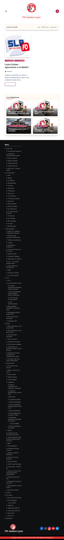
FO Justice (9, 495)
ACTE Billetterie (12, 446)
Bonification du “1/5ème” (15, 259)
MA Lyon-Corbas (19, 60)
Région (10, 178)
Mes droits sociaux (13, 490)
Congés (10, 242)
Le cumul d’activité (13, 275)
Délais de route (12, 253)
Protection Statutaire (13, 256)
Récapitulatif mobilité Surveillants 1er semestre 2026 (18, 112)
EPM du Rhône (12, 203)
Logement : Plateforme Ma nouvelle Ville (14, 392)
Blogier (42, 537)
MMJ (9, 443)
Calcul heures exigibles (14, 344)
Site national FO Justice (14, 497)
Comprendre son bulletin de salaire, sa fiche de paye (14, 348)
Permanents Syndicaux (14, 151)
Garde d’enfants (12, 377)
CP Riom (10, 185)
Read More (9, 84)
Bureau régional (12, 158)
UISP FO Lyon (22, 126)
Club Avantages (12, 379)
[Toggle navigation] (6, 11)
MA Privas (11, 201)
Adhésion (10, 505)
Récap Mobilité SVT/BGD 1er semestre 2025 (13, 308)
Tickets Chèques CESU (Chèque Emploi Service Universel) (13, 439)
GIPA (9, 270)
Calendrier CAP (12, 321)
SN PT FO (11, 515)
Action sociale (10, 363)
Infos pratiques (10, 228)
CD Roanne (11, 191)
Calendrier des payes (14, 341)
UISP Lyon (9, 148)
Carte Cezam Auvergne (14, 464)
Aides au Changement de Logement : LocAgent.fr (14, 386)
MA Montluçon (12, 183)
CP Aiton (10, 223)
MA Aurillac (11, 188)
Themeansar (49, 537)
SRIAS (10, 430)
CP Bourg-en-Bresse (14, 198)
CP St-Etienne (12, 196)
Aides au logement (14, 410)
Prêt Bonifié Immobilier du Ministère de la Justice (14, 419)
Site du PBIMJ (15, 423)
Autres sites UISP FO (14, 510)
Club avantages (12, 500)
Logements (11, 382)
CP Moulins (11, 180)
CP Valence (11, 216)
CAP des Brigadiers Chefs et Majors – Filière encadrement (14, 293)
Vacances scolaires (13, 272)
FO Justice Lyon (31, 17)
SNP (9, 175)
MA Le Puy (11, 193)
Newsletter (9, 518)
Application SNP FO (13, 508)
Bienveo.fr (12, 397)
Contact (8, 492)
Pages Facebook (12, 160)
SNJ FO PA (11, 513)
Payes (8, 323)
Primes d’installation (15, 402)
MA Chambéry (12, 221)
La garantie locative (15, 399)
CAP (10, 108)
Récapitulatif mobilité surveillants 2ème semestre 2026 (44, 130)
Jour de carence (12, 339)
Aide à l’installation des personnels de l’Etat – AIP (15, 406)
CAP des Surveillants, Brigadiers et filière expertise (14, 287)
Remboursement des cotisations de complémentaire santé (13, 354)
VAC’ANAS (12, 503)
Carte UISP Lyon (12, 166)
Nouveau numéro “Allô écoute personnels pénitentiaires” (13, 472)
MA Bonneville (12, 226)
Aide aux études (12, 461)
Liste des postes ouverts (15, 283)
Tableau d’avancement (14, 240)
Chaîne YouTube (12, 163)
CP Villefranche (12, 209)
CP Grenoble (11, 218)
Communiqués (9, 60)
